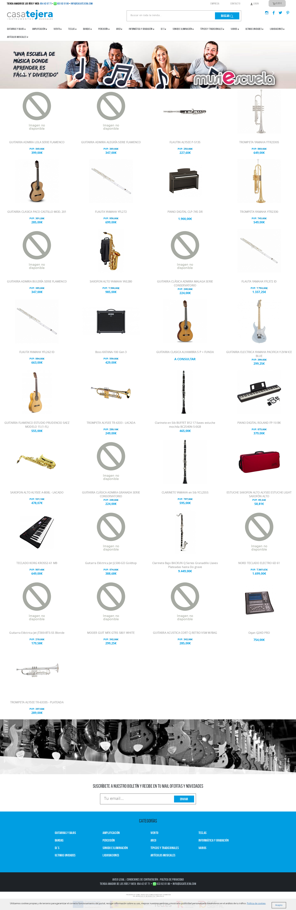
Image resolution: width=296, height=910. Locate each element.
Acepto (278, 905)
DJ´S (57, 848)
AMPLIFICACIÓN (38, 28)
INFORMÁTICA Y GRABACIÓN (140, 28)
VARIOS (202, 848)
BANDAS (59, 840)
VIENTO (154, 833)
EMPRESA (215, 3)
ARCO (153, 840)
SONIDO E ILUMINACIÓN (182, 28)
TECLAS (203, 833)
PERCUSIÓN (103, 28)
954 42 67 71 (46, 3)
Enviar (184, 799)
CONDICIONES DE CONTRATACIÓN (142, 879)
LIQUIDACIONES (276, 28)
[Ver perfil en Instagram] (265, 11)
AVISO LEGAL (118, 879)
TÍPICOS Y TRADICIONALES (211, 28)
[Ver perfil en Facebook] (272, 11)
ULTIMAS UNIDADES (253, 28)
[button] (22, 72)
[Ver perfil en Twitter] (279, 11)
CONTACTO (235, 3)
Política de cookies (256, 903)
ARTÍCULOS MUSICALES (17, 36)
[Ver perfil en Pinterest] (286, 11)
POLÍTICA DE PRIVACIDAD (172, 879)
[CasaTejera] (30, 14)
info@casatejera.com (82, 3)
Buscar (225, 16)
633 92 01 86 (63, 3)
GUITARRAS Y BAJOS (15, 28)
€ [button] (279, 3)
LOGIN (256, 3)
